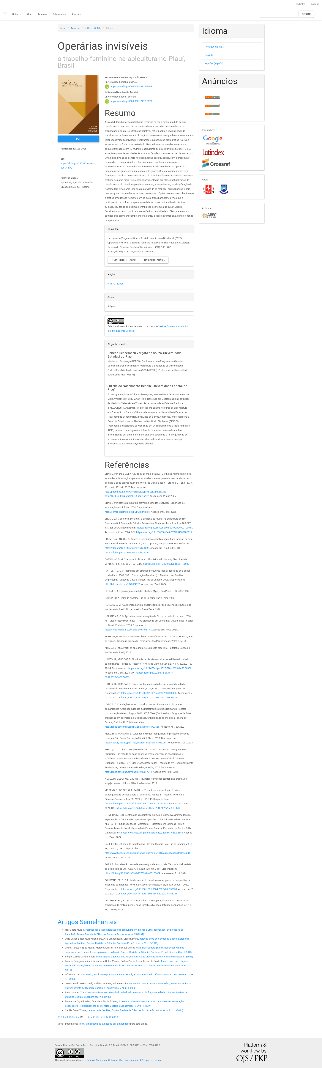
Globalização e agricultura (110, 956)
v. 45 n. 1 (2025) (93, 28)
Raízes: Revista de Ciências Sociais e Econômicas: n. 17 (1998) (159, 956)
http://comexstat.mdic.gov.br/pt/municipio (127, 511)
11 (84, 1016)
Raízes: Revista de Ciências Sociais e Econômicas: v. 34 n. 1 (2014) (147, 1010)
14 (94, 1016)
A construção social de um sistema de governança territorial (159, 983)
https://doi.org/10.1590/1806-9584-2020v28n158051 (149, 889)
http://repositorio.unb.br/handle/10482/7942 (128, 771)
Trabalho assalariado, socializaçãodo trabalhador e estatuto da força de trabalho (123, 992)
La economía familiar (99, 1010)
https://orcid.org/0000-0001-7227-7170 (131, 101)
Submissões (59, 14)
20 (113, 1016)
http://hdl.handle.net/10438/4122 (122, 584)
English (209, 55)
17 (103, 1016)
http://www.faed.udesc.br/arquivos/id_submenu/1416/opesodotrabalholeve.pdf (147, 853)
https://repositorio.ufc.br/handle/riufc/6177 (128, 629)
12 (87, 1016)
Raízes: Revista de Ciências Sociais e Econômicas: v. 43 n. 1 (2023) (156, 952)
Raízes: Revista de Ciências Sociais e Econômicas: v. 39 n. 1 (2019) (115, 1005)
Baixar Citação (154, 260)
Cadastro (300, 4)
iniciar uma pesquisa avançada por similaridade (104, 1023)
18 (107, 1016)
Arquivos (42, 14)
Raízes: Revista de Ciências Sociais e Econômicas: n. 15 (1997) (110, 934)
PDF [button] (78, 138)
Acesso (315, 4)
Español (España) (214, 63)
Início (63, 28)
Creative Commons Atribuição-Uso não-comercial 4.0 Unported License (124, 1060)
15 (97, 1016)
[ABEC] (209, 215)
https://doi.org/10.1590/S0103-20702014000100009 (132, 873)
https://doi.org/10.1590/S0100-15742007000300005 (149, 693)
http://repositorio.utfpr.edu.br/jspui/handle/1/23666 (132, 726)
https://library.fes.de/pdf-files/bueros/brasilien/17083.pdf (135, 742)
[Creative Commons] (69, 1052)
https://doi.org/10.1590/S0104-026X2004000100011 (164, 527)
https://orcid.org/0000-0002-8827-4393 (131, 86)
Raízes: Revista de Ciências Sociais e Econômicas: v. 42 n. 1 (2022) (101, 988)
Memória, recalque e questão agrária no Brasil (107, 974)
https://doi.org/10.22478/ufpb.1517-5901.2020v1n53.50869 (160, 668)
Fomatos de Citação (123, 260)
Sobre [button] (15, 14)
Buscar (306, 14)
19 (110, 1016)
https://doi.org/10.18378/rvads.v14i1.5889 (166, 563)
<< (59, 1016)
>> (118, 1016)
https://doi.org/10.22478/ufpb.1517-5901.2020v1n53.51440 (136, 803)
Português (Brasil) (214, 46)
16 (100, 1016)
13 (90, 1016)
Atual (29, 14)
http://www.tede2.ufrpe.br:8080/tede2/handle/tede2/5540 (152, 832)
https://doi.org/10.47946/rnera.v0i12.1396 (127, 548)
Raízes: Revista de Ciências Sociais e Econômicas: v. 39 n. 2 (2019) (122, 943)
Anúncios (77, 14)
